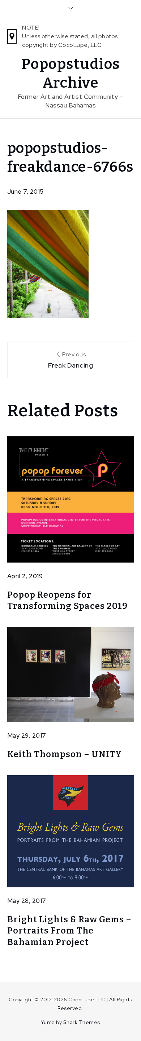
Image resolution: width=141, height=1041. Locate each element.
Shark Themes (82, 1022)
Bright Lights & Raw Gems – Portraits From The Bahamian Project (69, 930)
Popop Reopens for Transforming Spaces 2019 (67, 600)
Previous (70, 360)
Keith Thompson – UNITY (64, 754)
